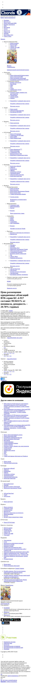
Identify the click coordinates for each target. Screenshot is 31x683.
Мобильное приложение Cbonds (19, 249)
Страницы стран (14, 205)
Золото (6, 29)
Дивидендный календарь (17, 110)
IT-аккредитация (8, 559)
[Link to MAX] (4, 633)
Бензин (12, 220)
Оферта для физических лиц (11, 553)
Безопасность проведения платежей (13, 543)
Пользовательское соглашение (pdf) (13, 647)
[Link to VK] (4, 631)
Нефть (12, 219)
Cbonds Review (8, 530)
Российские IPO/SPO (16, 112)
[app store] (6, 620)
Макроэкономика (15, 206)
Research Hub (13, 44)
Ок (1, 674)
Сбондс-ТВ (7, 32)
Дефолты (12, 167)
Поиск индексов (14, 188)
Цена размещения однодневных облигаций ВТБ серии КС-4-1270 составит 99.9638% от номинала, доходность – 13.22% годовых (17, 427)
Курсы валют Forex (15, 192)
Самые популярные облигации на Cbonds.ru (16, 456)
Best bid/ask (7, 27)
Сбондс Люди (7, 36)
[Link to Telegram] (4, 627)
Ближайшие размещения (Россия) (19, 79)
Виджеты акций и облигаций (18, 253)
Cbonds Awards (14, 96)
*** (5, 347)
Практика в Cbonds (9, 544)
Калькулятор (7, 564)
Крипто (7, 30)
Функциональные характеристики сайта (15, 549)
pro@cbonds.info (5, 603)
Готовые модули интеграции (18, 271)
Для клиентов (7, 540)
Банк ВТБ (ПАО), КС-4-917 (14, 337)
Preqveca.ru (7, 615)
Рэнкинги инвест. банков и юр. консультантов (16, 446)
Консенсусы (7, 21)
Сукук (12, 88)
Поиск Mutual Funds (15, 138)
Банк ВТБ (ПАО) (12, 359)
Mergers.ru (6, 612)
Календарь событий (15, 166)
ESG (11, 86)
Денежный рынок (15, 173)
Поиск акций (13, 109)
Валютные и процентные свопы (19, 155)
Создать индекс (8, 510)
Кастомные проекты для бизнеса (19, 274)
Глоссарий (13, 49)
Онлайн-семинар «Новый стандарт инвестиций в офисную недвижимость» (17, 576)
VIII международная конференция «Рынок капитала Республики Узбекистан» (15, 580)
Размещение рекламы (9, 642)
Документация (14, 273)
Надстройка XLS (8, 35)
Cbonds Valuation (8, 444)
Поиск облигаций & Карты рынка (19, 75)
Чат (11, 255)
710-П (5, 495)
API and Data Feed (15, 269)
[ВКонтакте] (2, 379)
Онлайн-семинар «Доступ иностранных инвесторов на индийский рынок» (15, 571)
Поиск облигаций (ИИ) (10, 23)
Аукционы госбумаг (15, 171)
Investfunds (7, 607)
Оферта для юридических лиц (12, 554)
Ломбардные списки (15, 89)
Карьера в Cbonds (8, 546)
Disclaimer (6, 649)
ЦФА (5, 26)
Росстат (12, 208)
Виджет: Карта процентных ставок (13, 517)
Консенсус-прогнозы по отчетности (20, 232)
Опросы (12, 98)
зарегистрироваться (12, 675)
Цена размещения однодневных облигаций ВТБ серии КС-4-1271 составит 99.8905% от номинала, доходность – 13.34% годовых (17, 411)
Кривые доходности (9, 24)
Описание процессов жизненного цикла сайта (16, 551)
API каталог (13, 270)
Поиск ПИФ (13, 136)
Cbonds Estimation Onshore (11, 443)
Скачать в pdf (7, 550)
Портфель (6, 20)
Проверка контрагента (16, 258)
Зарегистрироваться (9, 17)
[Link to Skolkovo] (9, 639)
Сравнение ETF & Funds (16, 135)
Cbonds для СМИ (14, 47)
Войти (2, 17)
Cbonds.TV (4, 380)
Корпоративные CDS (16, 153)
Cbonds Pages (13, 95)
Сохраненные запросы (16, 252)
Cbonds (11, 310)
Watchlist (6, 33)
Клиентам (6, 644)
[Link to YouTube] (4, 629)
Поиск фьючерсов (16, 149)
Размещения (13, 169)
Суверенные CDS (15, 152)
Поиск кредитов (14, 123)
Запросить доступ (12, 288)
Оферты (12, 170)
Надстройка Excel (8, 483)
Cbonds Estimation (8, 442)
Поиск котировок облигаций (18, 78)
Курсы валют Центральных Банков (19, 191)
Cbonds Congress (19, 568)
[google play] (16, 620)
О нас (5, 541)
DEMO (9, 281)
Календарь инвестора (16, 176)
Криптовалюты (14, 190)
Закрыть (3, 39)
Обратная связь (8, 643)
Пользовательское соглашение (12, 646)
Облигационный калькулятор (18, 250)
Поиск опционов (14, 151)
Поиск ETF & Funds (15, 134)
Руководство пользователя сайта (12, 547)
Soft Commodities (14, 223)
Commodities (13, 221)
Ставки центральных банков (18, 194)
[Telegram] (4, 379)
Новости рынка (14, 43)
